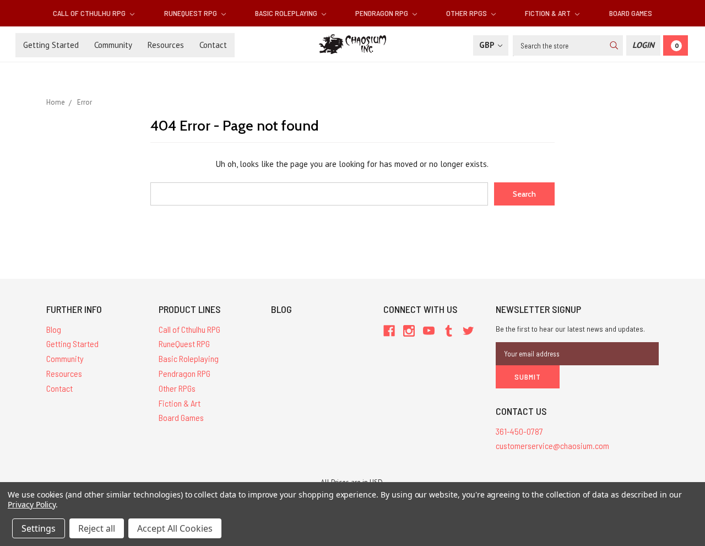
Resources (166, 45)
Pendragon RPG (382, 13)
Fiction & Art (548, 13)
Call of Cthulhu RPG (90, 13)
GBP (487, 45)
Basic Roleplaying (287, 13)
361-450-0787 (519, 431)
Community (113, 45)
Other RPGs (467, 13)
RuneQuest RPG (191, 13)
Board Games (630, 13)
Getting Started (51, 45)
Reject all (96, 528)
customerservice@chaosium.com (552, 445)
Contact (213, 45)
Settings (38, 528)
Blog (53, 329)
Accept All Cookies (175, 528)
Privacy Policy (32, 504)
